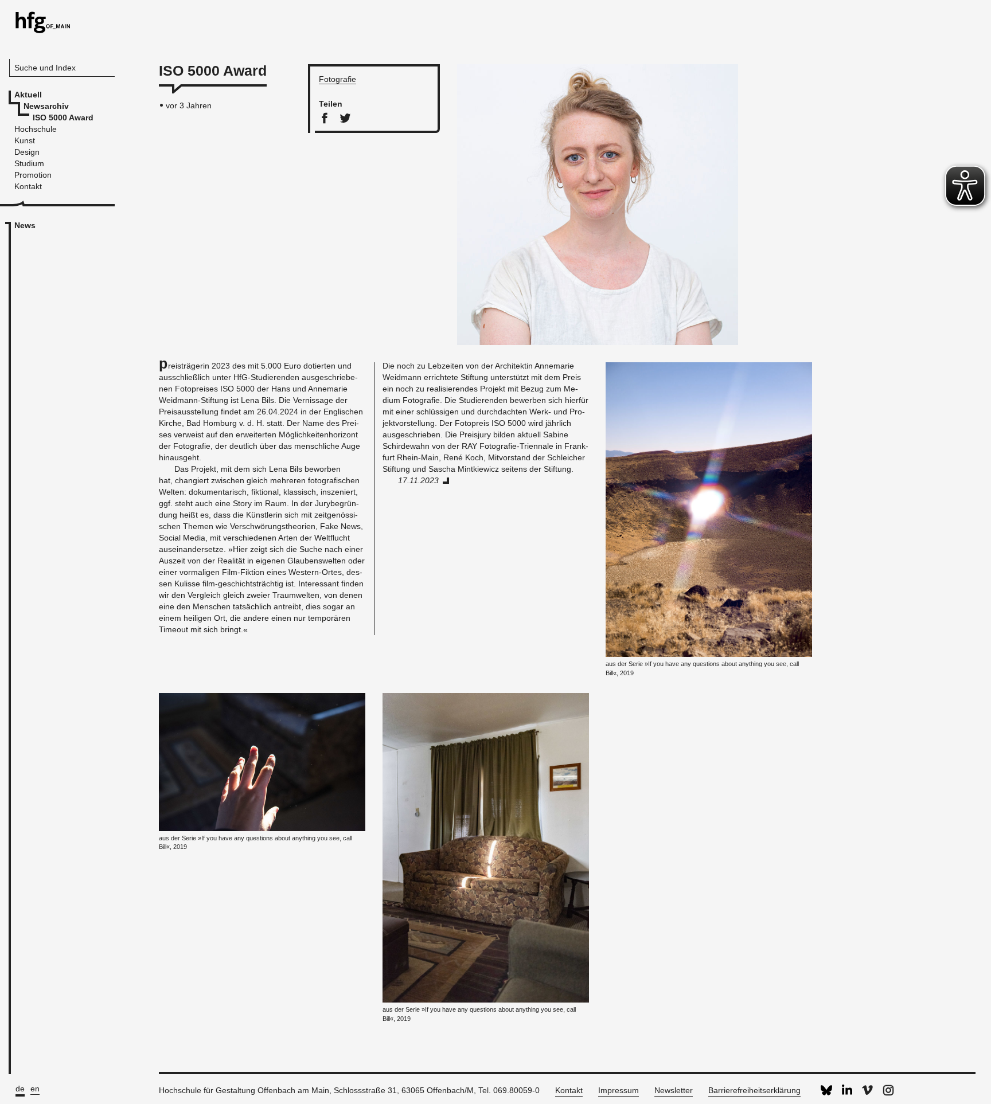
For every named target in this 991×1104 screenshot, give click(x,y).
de (20, 1088)
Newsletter (673, 1090)
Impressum (618, 1090)
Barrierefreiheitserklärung (754, 1090)
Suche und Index (45, 67)
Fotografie (337, 79)
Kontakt (569, 1090)
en (35, 1088)
